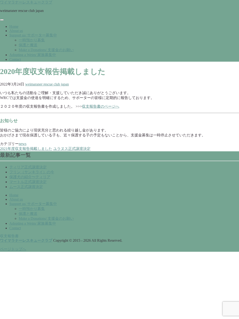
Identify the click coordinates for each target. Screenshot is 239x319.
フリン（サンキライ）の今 (31, 172)
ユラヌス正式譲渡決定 (72, 149)
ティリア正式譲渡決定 (28, 167)
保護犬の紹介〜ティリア (29, 177)
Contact (15, 59)
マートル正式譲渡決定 (28, 182)
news (22, 144)
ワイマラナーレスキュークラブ (26, 2)
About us (16, 31)
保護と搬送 (28, 45)
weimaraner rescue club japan (47, 84)
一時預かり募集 (32, 40)
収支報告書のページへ (100, 106)
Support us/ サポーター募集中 (33, 35)
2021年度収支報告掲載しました (26, 149)
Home (13, 26)
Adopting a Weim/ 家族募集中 (32, 55)
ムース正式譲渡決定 (26, 187)
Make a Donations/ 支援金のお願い (46, 50)
